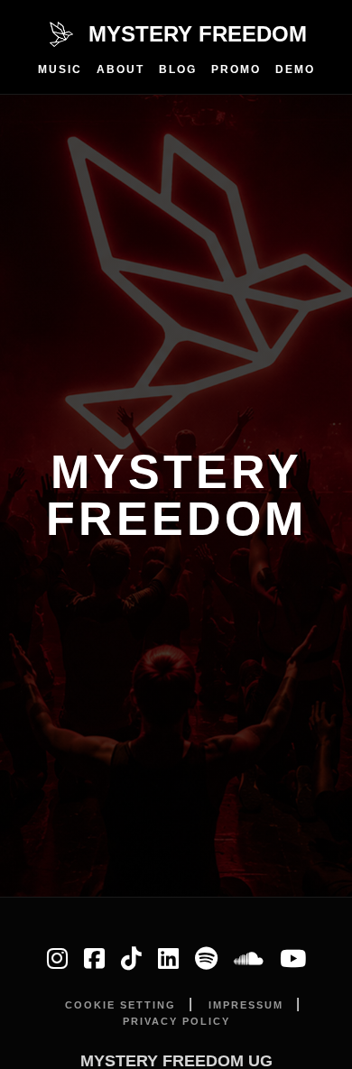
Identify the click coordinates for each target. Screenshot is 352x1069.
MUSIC (60, 69)
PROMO (236, 69)
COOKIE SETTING (120, 1005)
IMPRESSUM (245, 1005)
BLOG (178, 69)
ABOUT (120, 69)
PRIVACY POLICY (176, 1021)
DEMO (295, 69)
